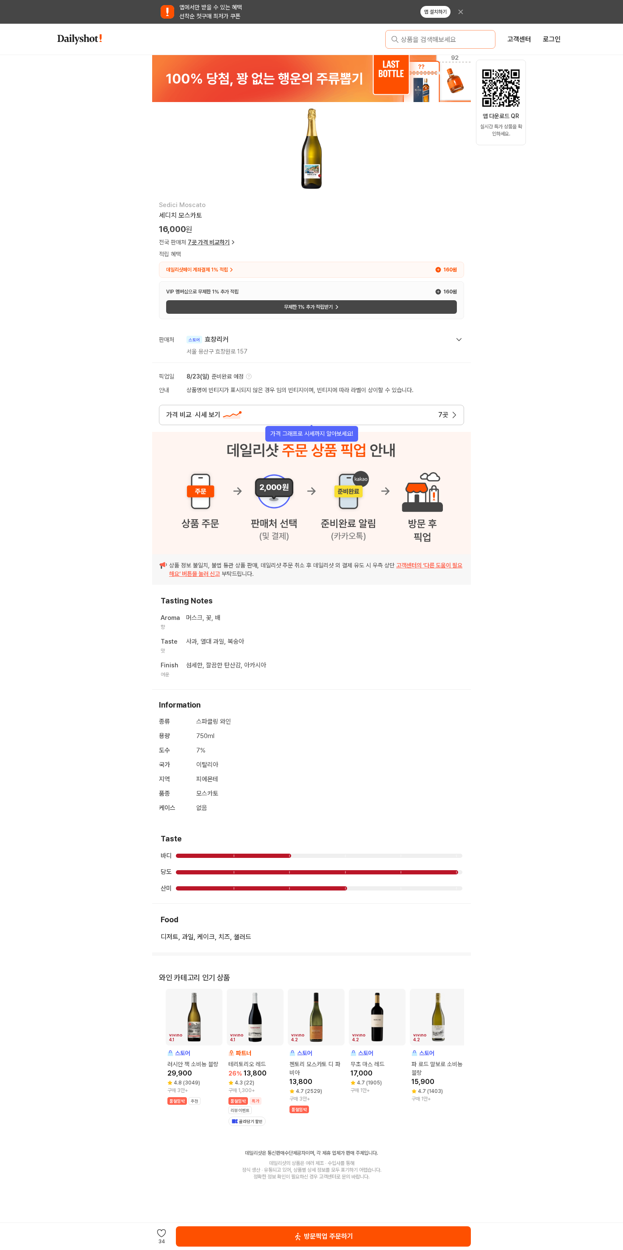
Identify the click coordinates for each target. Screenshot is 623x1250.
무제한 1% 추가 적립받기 (308, 307)
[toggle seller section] (459, 340)
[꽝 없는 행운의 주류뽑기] (311, 78)
